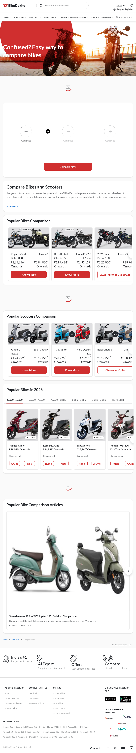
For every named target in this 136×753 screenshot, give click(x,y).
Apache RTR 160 (87, 732)
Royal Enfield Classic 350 (26, 727)
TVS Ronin (84, 727)
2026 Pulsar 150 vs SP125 (115, 274)
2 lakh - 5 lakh (99, 399)
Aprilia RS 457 (9, 737)
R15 (64, 727)
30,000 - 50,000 (14, 399)
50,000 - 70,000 (37, 399)
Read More (12, 206)
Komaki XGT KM (119, 445)
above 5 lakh (118, 399)
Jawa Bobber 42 (66, 737)
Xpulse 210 (8, 732)
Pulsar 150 (22, 737)
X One (14, 463)
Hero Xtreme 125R (69, 732)
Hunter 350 (8, 727)
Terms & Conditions (13, 703)
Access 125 (73, 727)
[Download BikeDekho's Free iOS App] (110, 699)
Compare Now (68, 166)
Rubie (48, 463)
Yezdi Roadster (33, 732)
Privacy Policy (11, 708)
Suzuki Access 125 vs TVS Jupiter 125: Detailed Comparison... (43, 616)
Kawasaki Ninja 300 (48, 737)
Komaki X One (51, 445)
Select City (124, 17)
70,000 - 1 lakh (58, 399)
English (119, 5)
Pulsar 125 (19, 732)
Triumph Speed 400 (50, 732)
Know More (29, 274)
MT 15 (42, 727)
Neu (29, 463)
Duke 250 (33, 737)
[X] (115, 748)
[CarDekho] (109, 718)
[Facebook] (108, 748)
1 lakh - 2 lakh (79, 399)
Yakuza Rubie (17, 445)
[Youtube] (123, 748)
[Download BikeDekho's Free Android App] (125, 699)
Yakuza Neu (83, 445)
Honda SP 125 (53, 727)
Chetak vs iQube (115, 370)
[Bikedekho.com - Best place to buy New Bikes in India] (14, 5)
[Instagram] (131, 748)
